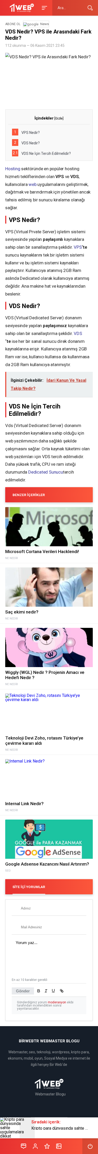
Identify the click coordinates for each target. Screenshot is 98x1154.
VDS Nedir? (27, 142)
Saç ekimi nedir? (21, 612)
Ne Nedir (11, 558)
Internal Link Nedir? (24, 803)
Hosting (12, 168)
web (32, 184)
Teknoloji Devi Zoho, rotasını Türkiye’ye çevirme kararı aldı (44, 740)
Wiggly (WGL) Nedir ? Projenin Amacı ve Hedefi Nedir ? (44, 675)
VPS (78, 247)
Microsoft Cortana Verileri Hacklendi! (42, 551)
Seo (8, 870)
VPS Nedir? (27, 132)
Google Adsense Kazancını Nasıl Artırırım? (47, 864)
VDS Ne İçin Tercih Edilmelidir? (42, 153)
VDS (78, 333)
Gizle (58, 118)
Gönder (23, 991)
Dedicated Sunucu (45, 472)
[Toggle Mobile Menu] (43, 7)
